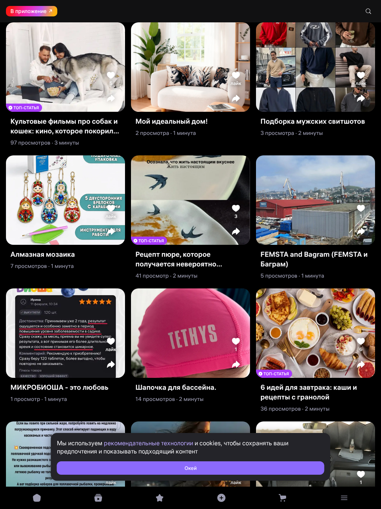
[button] (110, 98)
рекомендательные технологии (148, 443)
